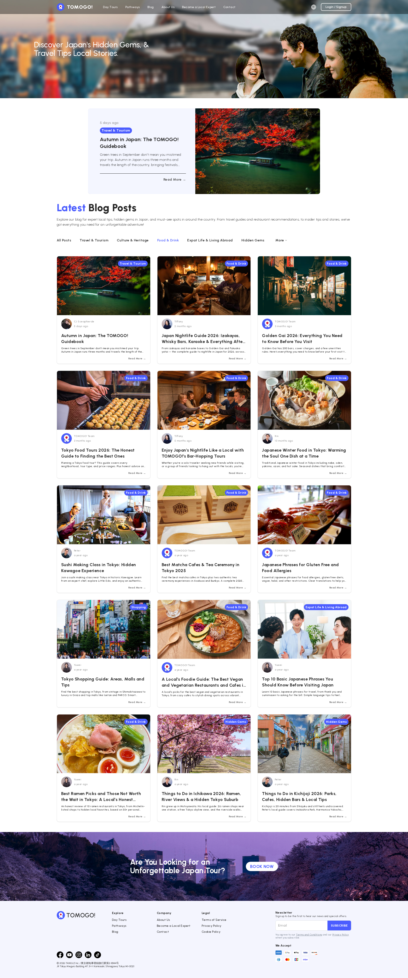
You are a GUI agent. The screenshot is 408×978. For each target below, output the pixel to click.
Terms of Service (214, 920)
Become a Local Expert (173, 926)
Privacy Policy (211, 926)
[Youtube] (69, 954)
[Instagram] (78, 954)
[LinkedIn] (88, 954)
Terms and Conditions (309, 934)
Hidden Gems (252, 240)
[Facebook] (60, 954)
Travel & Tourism (94, 240)
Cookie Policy (211, 932)
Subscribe (339, 925)
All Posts (64, 240)
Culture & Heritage (133, 240)
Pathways (119, 926)
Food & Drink (168, 240)
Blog (115, 932)
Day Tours (119, 920)
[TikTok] (97, 954)
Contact (163, 932)
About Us (163, 920)
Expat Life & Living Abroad (210, 240)
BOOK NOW (262, 866)
